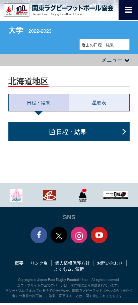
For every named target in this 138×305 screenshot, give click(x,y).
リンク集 (39, 263)
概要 (19, 263)
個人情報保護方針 (72, 263)
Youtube (99, 235)
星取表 (99, 102)
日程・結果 (38, 102)
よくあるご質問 (69, 269)
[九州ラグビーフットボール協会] (82, 194)
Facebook (38, 235)
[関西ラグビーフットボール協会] (49, 194)
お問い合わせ (110, 263)
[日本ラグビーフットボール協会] (16, 194)
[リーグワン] (116, 194)
